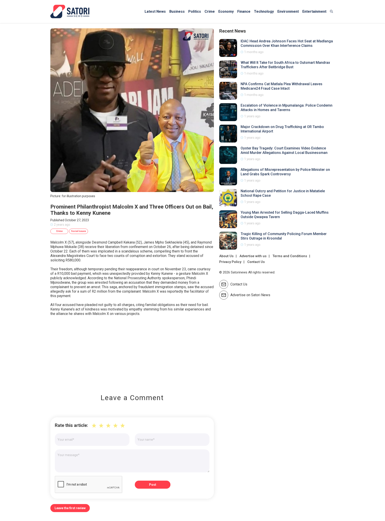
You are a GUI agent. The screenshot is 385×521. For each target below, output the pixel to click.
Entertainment (314, 11)
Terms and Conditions (289, 256)
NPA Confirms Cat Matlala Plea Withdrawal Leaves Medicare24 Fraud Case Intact (281, 86)
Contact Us (256, 262)
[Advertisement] (132, 351)
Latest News (155, 11)
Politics (194, 11)
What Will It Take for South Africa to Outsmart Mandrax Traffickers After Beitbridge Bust (285, 64)
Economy (226, 11)
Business (177, 11)
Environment (288, 11)
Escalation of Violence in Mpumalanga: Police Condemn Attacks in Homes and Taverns (286, 107)
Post (152, 484)
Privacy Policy (230, 262)
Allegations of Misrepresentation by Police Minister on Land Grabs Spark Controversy (285, 171)
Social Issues (78, 231)
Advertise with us (253, 256)
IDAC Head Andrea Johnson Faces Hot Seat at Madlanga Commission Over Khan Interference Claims (287, 43)
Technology (264, 11)
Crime (210, 11)
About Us (226, 256)
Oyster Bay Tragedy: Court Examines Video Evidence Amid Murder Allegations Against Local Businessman (284, 150)
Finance (243, 11)
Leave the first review (70, 508)
